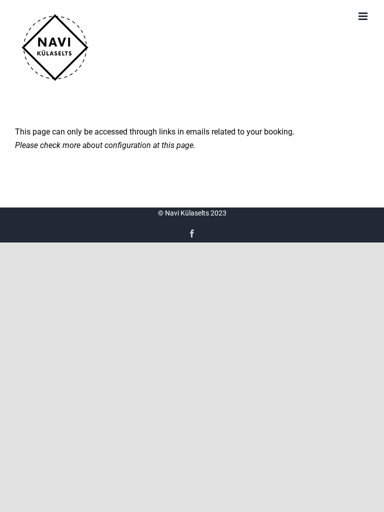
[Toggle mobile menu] (363, 16)
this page (178, 145)
